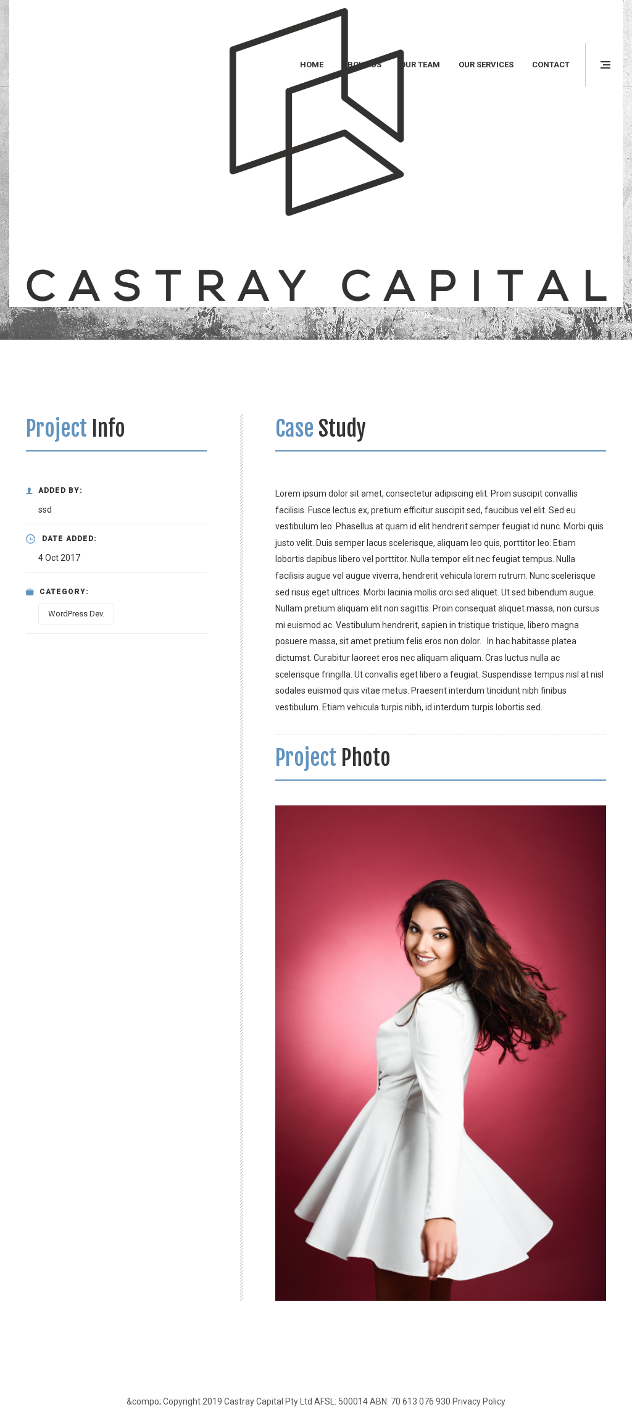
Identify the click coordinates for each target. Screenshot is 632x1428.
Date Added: (69, 538)
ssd (45, 509)
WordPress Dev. (76, 613)
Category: (64, 591)
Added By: (60, 490)
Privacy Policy (478, 1401)
